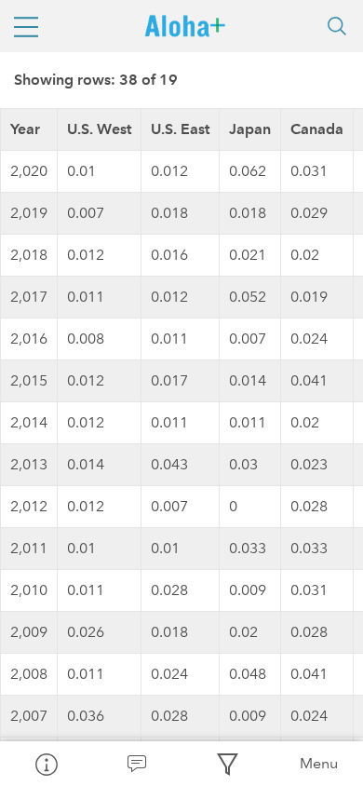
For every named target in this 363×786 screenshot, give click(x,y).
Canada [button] (316, 129)
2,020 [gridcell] (28, 171)
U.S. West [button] (99, 129)
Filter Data (227, 763)
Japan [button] (250, 129)
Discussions (136, 763)
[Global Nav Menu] (26, 26)
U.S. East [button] (180, 129)
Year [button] (25, 129)
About (45, 763)
